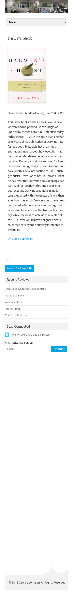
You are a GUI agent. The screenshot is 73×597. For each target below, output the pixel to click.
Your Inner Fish (13, 302)
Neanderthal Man (15, 295)
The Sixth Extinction (16, 315)
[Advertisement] (36, 394)
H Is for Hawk (12, 308)
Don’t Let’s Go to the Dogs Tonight (25, 288)
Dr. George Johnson (20, 238)
